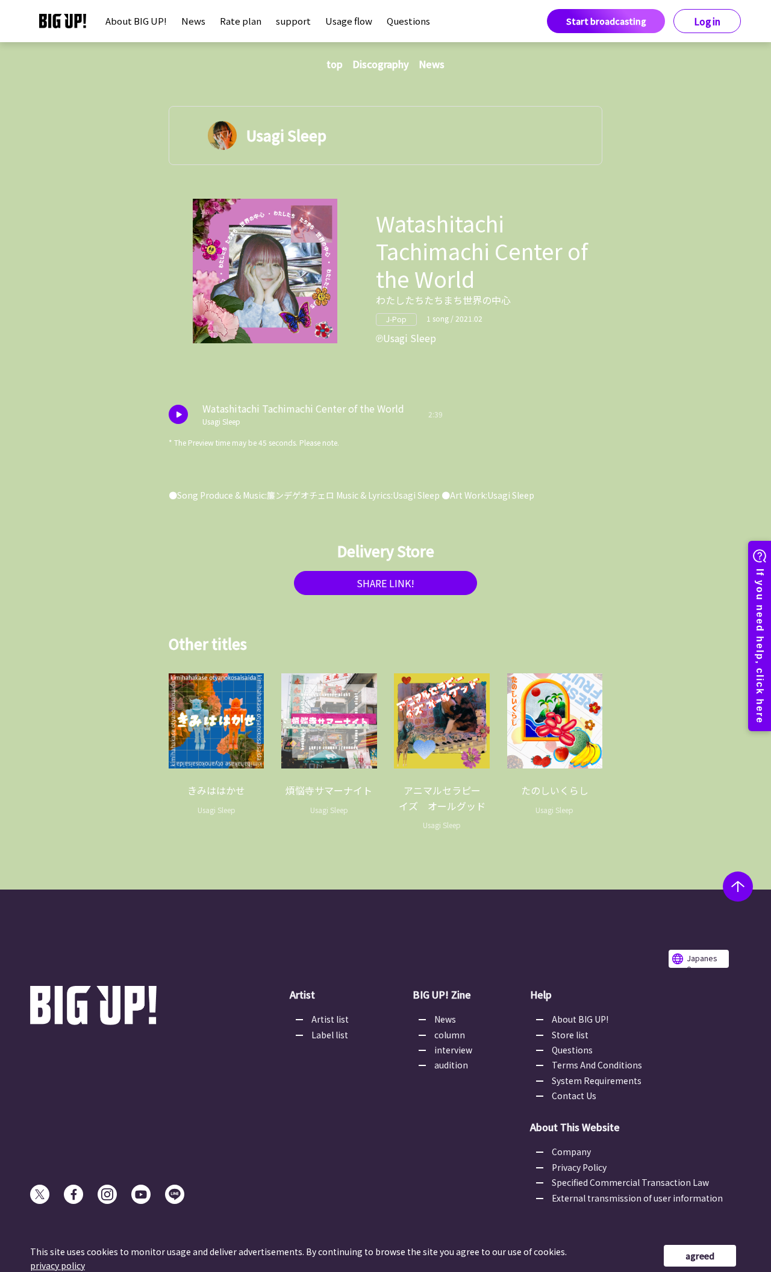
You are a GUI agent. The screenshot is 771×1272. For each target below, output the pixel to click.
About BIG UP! (136, 20)
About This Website (575, 1127)
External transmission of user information (637, 1198)
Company (571, 1152)
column (449, 1035)
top (334, 64)
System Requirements (596, 1080)
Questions (408, 20)
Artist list (330, 1019)
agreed (699, 1256)
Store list (570, 1035)
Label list (329, 1035)
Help (541, 994)
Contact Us (574, 1096)
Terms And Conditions (597, 1065)
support (293, 20)
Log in (707, 21)
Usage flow (348, 20)
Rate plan (240, 20)
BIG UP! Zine (442, 994)
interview (453, 1050)
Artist (302, 994)
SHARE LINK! (385, 583)
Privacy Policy (579, 1167)
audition (451, 1065)
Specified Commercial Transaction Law (630, 1182)
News (193, 20)
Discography (380, 64)
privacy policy (57, 1265)
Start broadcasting (606, 21)
